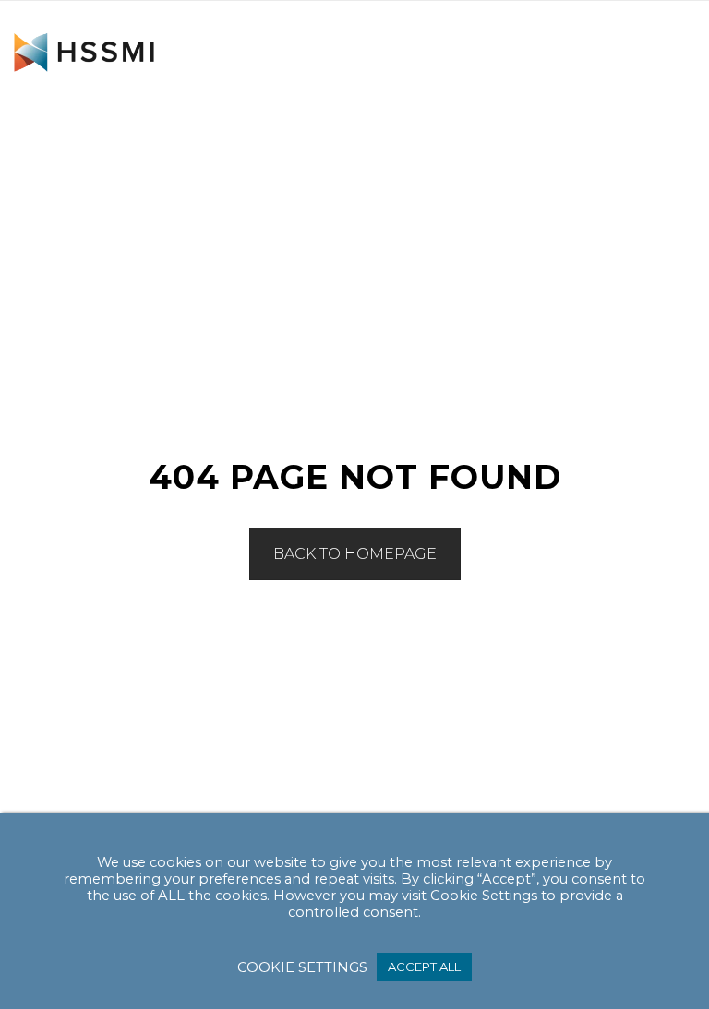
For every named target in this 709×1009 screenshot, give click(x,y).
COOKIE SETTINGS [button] (302, 967)
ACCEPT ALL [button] (424, 966)
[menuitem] (672, 60)
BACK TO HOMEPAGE (355, 554)
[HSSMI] (84, 51)
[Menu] (672, 60)
